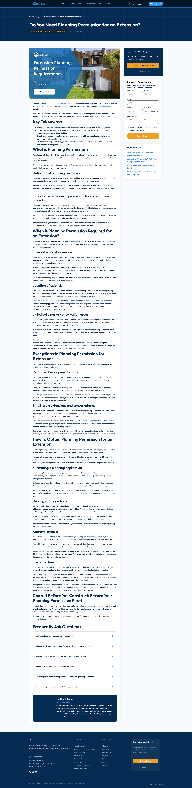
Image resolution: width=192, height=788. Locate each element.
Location (130, 108)
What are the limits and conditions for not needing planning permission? (63, 646)
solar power (105, 714)
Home (63, 4)
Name (129, 91)
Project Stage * (149, 108)
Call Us (135, 2)
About (71, 4)
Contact (108, 4)
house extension (106, 106)
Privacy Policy (150, 127)
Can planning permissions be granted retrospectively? (56, 687)
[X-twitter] (33, 772)
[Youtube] (36, 772)
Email (129, 99)
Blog (100, 4)
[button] (75, 636)
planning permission (64, 103)
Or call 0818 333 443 (145, 768)
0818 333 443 (137, 4)
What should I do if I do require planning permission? (55, 666)
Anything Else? (132, 116)
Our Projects (91, 4)
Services (80, 4)
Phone (146, 91)
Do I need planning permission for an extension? (54, 636)
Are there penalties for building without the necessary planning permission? (65, 676)
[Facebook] (30, 772)
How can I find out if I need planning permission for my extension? (61, 656)
